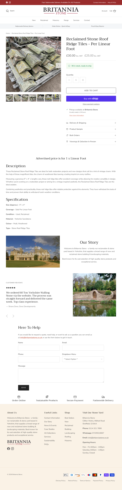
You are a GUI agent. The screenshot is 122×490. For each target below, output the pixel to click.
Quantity (69, 75)
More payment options (91, 104)
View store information (76, 115)
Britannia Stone (17, 474)
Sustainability (49, 440)
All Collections (50, 433)
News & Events (50, 425)
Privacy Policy (110, 481)
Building (68, 429)
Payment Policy (98, 481)
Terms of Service (85, 481)
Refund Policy (72, 481)
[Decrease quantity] (69, 80)
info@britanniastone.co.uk (98, 437)
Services (76, 20)
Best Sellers (69, 418)
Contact (87, 20)
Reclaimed (44, 20)
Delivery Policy (60, 481)
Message (21, 366)
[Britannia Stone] (61, 10)
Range (66, 20)
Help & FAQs (112, 2)
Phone (20, 354)
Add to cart (91, 90)
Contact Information (99, 2)
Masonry (56, 20)
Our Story (48, 421)
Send (23, 388)
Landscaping (70, 433)
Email (64, 342)
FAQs (46, 444)
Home (8, 33)
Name (20, 342)
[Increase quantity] (83, 80)
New (34, 20)
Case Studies (49, 429)
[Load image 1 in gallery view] (33, 64)
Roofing (68, 437)
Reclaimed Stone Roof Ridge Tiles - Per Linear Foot (28, 33)
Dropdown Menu (69, 354)
